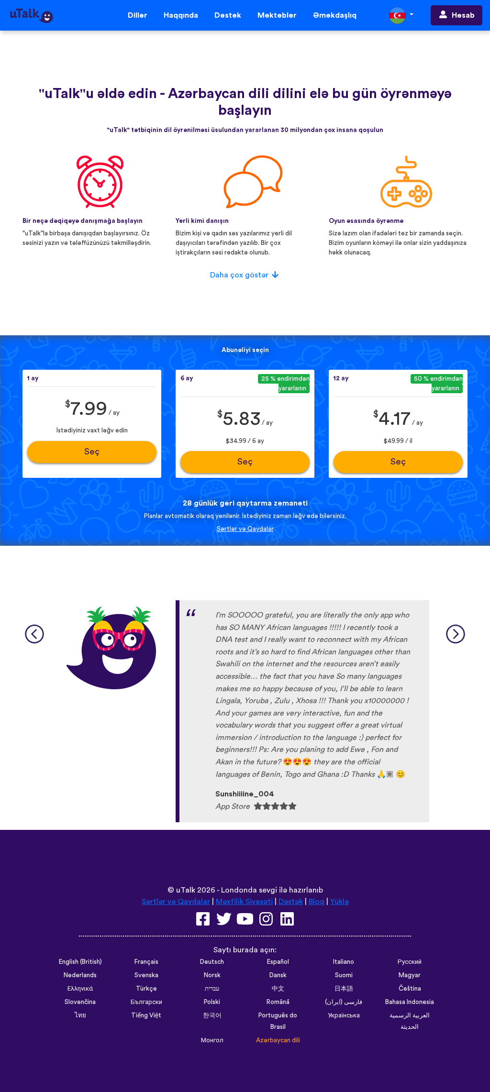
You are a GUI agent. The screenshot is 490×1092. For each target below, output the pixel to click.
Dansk (278, 975)
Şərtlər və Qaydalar (245, 529)
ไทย (80, 1015)
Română (278, 1002)
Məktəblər (277, 15)
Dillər (137, 15)
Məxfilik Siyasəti (244, 901)
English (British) (80, 962)
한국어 (212, 1015)
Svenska (146, 975)
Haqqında (181, 15)
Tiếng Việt (146, 1015)
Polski (212, 1002)
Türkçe (146, 988)
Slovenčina (80, 1002)
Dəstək (227, 15)
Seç (92, 451)
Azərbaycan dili (278, 1040)
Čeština (410, 988)
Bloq (316, 901)
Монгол (212, 1040)
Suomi (344, 975)
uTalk (185, 890)
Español (278, 962)
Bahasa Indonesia (409, 1002)
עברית (212, 988)
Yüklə (339, 901)
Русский (410, 962)
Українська (344, 1015)
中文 (278, 988)
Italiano (343, 962)
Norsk (212, 975)
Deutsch (212, 962)
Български (146, 1002)
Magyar (410, 975)
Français (146, 962)
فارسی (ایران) (343, 1002)
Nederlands (80, 975)
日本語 (343, 988)
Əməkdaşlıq (334, 15)
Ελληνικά (80, 988)
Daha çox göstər (239, 275)
